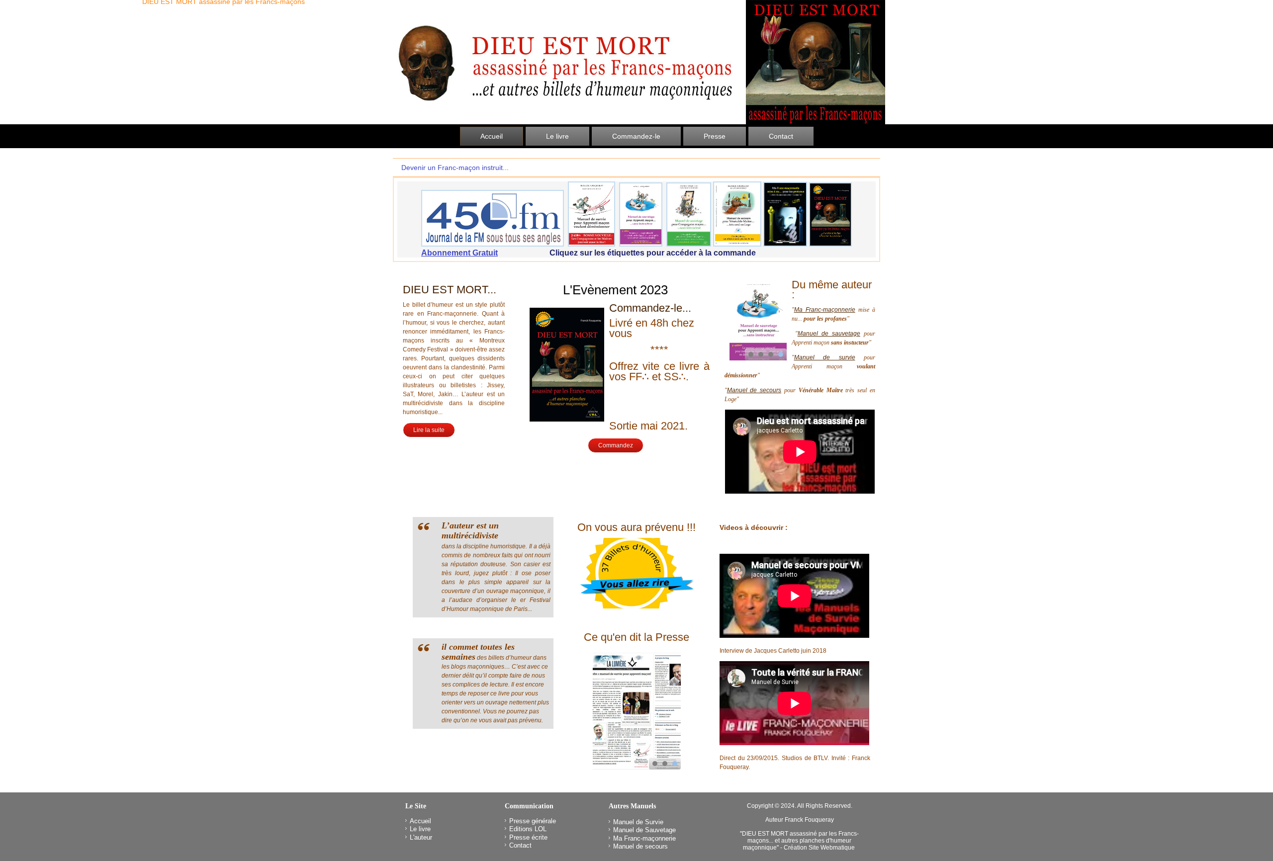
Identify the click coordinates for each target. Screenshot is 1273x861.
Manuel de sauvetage (829, 333)
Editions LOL (527, 829)
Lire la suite (429, 430)
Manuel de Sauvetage (644, 830)
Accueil (491, 136)
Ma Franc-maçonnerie (824, 309)
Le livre (557, 136)
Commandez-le (636, 136)
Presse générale (532, 821)
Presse (715, 136)
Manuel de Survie (638, 822)
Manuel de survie (824, 357)
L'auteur (421, 837)
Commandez (615, 445)
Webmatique (837, 847)
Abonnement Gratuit (459, 253)
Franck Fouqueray (809, 819)
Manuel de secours (754, 390)
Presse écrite (528, 837)
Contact (781, 136)
